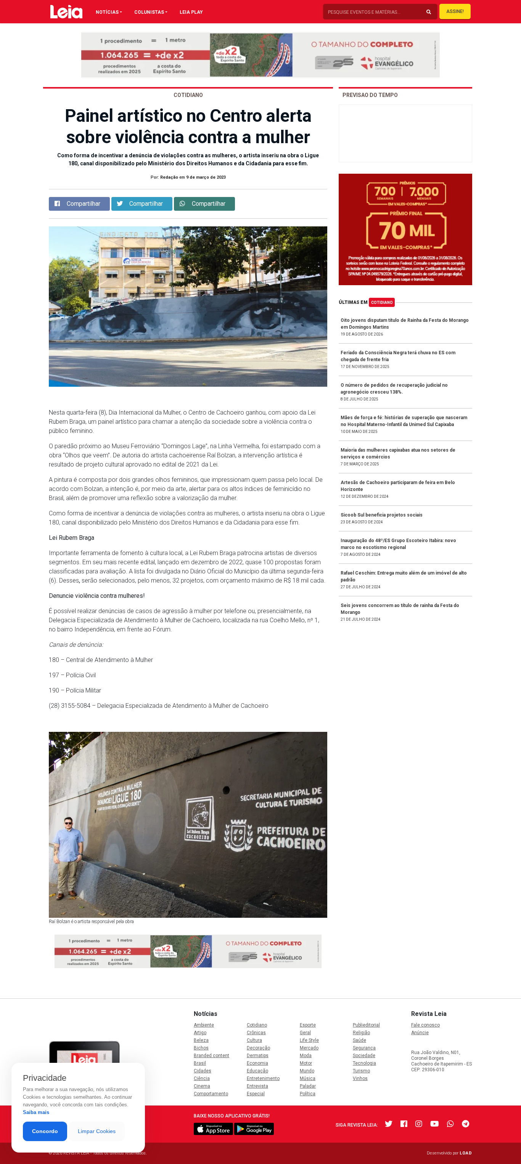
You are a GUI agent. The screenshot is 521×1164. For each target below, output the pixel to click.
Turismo (361, 1071)
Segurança (364, 1048)
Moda (306, 1055)
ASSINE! (455, 11)
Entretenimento (263, 1078)
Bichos (201, 1048)
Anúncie (420, 1032)
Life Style (309, 1040)
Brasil (200, 1063)
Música (307, 1078)
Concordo (45, 1131)
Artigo (200, 1032)
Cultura (254, 1040)
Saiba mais (36, 1112)
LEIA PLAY (191, 12)
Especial (256, 1093)
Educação (257, 1071)
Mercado (309, 1048)
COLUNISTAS (149, 12)
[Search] (428, 12)
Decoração (258, 1048)
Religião (361, 1032)
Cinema (202, 1086)
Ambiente (204, 1025)
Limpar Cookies (97, 1131)
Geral (305, 1032)
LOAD (466, 1153)
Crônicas (256, 1032)
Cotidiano (382, 302)
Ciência (202, 1078)
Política (307, 1093)
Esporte (308, 1025)
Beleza (201, 1040)
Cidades (202, 1071)
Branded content (211, 1055)
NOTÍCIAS (107, 12)
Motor (306, 1063)
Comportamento (211, 1093)
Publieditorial (366, 1025)
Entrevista (257, 1086)
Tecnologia (364, 1063)
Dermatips (258, 1055)
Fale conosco (425, 1025)
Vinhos (360, 1078)
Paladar (308, 1086)
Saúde (359, 1040)
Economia (257, 1063)
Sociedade (364, 1055)
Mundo (307, 1071)
